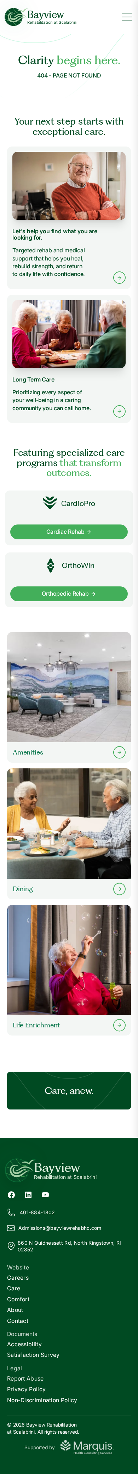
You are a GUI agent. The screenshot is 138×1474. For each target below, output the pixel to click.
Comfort (18, 1299)
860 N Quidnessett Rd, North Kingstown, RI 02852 (69, 1246)
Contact (17, 1320)
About (15, 1309)
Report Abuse (25, 1378)
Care (13, 1288)
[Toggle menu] (127, 17)
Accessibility (24, 1344)
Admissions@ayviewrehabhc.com (60, 1228)
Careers (18, 1277)
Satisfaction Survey (33, 1354)
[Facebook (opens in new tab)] (11, 1194)
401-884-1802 (37, 1212)
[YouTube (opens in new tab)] (45, 1194)
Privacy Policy (26, 1389)
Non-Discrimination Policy (42, 1400)
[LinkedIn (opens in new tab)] (28, 1194)
